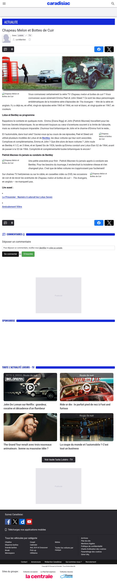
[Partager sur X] (110, 48)
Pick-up (33, 550)
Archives (84, 538)
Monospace (10, 553)
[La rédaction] (6, 42)
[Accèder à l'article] (30, 387)
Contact (24, 562)
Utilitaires (34, 553)
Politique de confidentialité (91, 546)
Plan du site (85, 541)
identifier (42, 248)
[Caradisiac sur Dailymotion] (22, 522)
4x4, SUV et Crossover (39, 547)
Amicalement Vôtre (12, 206)
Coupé (32, 542)
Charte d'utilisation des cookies (93, 549)
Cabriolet (33, 545)
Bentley (46, 138)
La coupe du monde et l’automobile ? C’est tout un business (84, 446)
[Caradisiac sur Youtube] (29, 522)
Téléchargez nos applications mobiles (27, 529)
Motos (57, 542)
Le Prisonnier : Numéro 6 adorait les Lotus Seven (27, 197)
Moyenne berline (11, 545)
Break (7, 550)
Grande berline (11, 547)
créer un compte (55, 248)
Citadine (8, 542)
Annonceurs (36, 562)
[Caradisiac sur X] (15, 522)
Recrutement (91, 562)
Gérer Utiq (85, 554)
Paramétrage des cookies (91, 552)
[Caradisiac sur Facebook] (8, 522)
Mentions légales (88, 543)
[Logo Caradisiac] (58, 6)
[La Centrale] (39, 579)
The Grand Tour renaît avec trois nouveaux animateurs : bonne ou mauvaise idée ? (28, 446)
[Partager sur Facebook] (99, 48)
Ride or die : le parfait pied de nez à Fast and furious (85, 406)
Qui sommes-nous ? (74, 562)
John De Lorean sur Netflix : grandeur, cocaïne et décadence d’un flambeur (25, 406)
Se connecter (10, 254)
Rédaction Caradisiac (53, 562)
